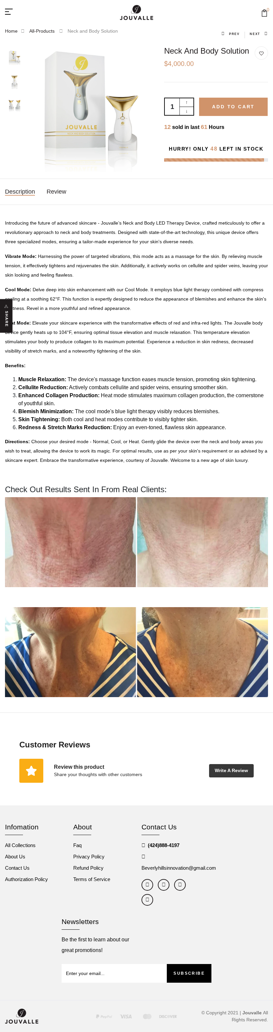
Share (7, 319)
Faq (77, 845)
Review (56, 191)
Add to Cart (233, 106)
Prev (234, 34)
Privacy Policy (89, 856)
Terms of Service (91, 879)
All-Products (42, 31)
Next (255, 34)
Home (11, 31)
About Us (15, 856)
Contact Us (17, 868)
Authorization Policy (26, 879)
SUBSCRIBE (189, 973)
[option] (14, 58)
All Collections (20, 845)
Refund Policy (88, 868)
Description (20, 191)
